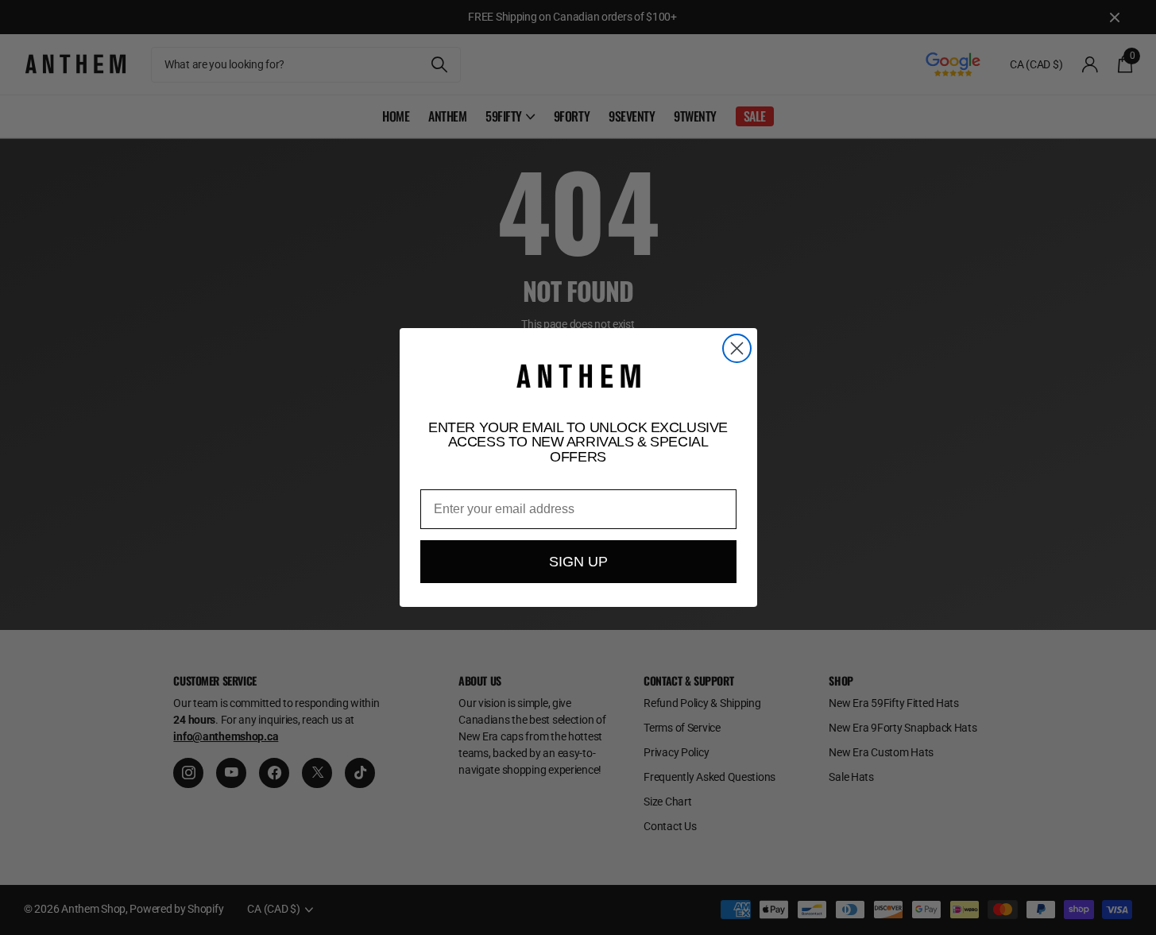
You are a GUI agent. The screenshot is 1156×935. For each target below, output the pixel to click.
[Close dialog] (737, 348)
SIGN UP (578, 562)
